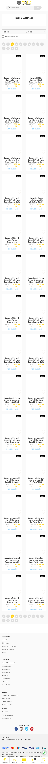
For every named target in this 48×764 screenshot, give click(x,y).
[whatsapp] (44, 753)
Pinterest (31, 730)
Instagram (21, 730)
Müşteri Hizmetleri (7, 705)
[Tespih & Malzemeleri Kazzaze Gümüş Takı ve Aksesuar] (24, 2)
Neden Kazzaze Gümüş (9, 646)
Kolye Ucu (5, 682)
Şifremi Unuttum (6, 718)
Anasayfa (4, 640)
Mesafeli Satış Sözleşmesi (10, 695)
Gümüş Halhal (6, 672)
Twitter (26, 730)
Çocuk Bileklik (6, 685)
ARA (38, 8)
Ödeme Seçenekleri (8, 649)
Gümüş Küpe (6, 669)
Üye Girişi (5, 712)
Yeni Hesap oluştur (7, 715)
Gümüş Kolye (6, 678)
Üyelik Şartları (6, 698)
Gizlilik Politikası (6, 702)
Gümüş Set (5, 675)
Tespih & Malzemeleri (8, 663)
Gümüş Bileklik (6, 666)
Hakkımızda (5, 643)
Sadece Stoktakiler (11, 36)
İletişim (4, 652)
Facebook (16, 730)
